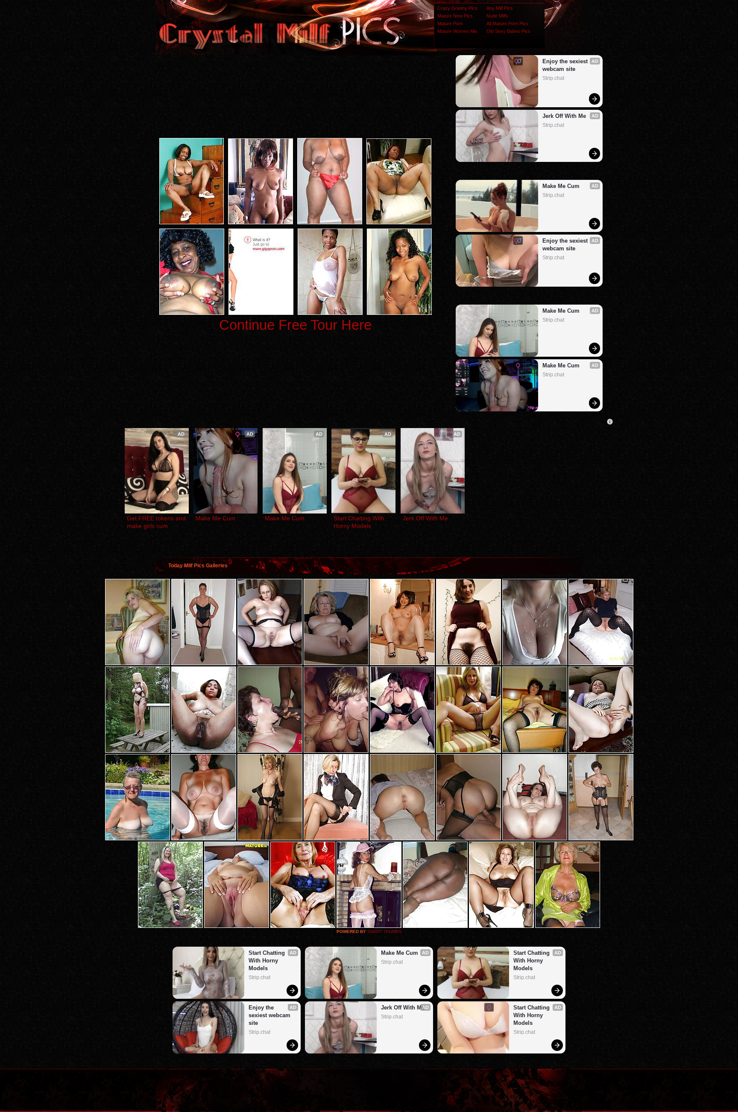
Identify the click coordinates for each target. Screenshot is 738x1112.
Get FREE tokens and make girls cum (157, 522)
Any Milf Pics (499, 8)
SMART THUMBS (384, 931)
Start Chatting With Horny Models (360, 522)
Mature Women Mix (457, 31)
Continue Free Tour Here (295, 325)
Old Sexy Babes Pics (508, 31)
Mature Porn (450, 23)
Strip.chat (553, 78)
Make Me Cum (561, 186)
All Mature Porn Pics (507, 23)
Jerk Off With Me (564, 116)
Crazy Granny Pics (457, 8)
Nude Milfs (497, 15)
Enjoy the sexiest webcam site (565, 65)
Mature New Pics (455, 15)
